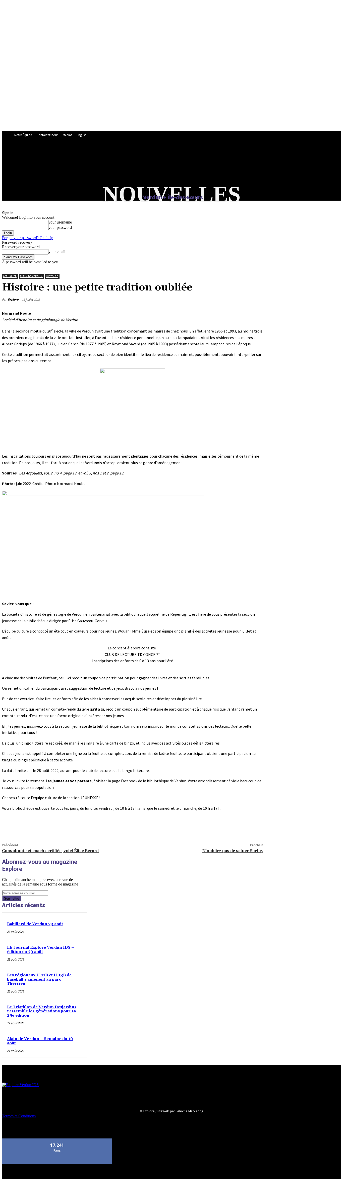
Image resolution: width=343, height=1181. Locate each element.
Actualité (10, 276)
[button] (136, 153)
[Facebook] (10, 826)
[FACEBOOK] (125, 153)
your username (60, 222)
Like (57, 1140)
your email (56, 251)
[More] (46, 826)
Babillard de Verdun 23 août (35, 924)
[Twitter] (28, 826)
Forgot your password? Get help (27, 238)
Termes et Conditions (19, 1116)
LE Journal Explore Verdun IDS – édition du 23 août (40, 949)
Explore (13, 299)
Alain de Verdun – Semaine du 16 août (40, 1041)
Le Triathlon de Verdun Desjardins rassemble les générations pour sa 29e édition (41, 1011)
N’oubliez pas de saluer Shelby (232, 850)
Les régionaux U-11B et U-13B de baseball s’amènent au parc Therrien (39, 979)
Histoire (52, 276)
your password (60, 227)
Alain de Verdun (31, 276)
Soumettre (11, 898)
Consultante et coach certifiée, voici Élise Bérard (50, 850)
